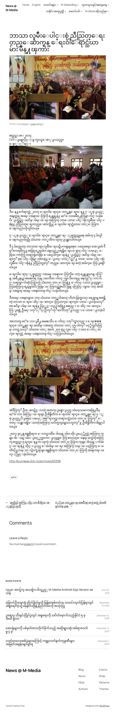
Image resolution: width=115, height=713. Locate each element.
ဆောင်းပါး (74, 11)
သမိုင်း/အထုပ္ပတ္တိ (55, 11)
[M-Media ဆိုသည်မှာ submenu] (108, 11)
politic (14, 477)
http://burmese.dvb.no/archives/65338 (35, 461)
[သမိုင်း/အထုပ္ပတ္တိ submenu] (65, 11)
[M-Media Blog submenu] (78, 5)
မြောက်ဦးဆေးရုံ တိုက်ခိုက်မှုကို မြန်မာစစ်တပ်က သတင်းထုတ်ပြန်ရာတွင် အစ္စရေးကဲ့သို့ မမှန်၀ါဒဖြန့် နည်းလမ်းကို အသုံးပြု (50, 604)
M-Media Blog (69, 4)
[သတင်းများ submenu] (57, 5)
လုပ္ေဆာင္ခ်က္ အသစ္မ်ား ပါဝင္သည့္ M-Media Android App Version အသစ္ (49, 591)
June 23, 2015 (105, 591)
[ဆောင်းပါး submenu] (81, 11)
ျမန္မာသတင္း (36, 123)
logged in (29, 544)
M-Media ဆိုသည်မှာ (96, 11)
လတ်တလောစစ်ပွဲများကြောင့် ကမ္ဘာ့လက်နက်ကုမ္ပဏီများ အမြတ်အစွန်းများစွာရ (40, 642)
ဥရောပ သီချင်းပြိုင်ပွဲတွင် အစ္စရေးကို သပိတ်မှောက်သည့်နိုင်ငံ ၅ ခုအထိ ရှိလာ (45, 617)
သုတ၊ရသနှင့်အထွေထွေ (94, 4)
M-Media (23, 123)
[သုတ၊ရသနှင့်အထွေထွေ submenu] (108, 5)
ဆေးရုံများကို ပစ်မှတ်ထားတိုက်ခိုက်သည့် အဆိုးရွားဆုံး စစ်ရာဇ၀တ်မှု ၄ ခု (47, 629)
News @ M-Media (12, 8)
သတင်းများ (49, 4)
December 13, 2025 (104, 604)
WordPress (104, 705)
